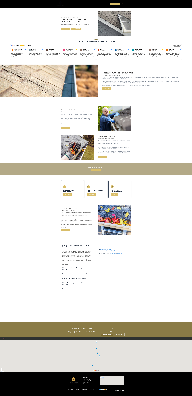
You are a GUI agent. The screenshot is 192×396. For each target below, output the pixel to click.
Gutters (78, 3)
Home (74, 3)
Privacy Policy (78, 389)
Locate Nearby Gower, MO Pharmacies (108, 250)
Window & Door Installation (93, 3)
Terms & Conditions (71, 389)
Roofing (84, 3)
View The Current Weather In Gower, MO (108, 252)
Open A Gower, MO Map (105, 248)
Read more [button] (13, 58)
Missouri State (119, 253)
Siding (101, 3)
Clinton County (113, 253)
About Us (106, 3)
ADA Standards (85, 389)
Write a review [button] (177, 45)
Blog (95, 389)
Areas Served (91, 389)
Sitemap (69, 391)
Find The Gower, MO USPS (105, 249)
